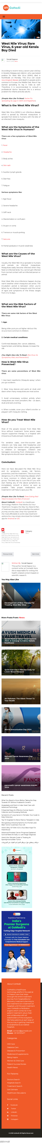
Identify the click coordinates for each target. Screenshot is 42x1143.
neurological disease (10, 80)
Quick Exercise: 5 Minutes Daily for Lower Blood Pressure (20, 671)
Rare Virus (5, 535)
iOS (18, 519)
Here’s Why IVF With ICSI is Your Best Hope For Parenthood (19, 829)
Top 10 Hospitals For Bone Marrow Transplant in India (20, 820)
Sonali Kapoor (12, 59)
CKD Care (11, 1044)
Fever (5, 145)
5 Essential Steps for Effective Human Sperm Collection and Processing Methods (18, 811)
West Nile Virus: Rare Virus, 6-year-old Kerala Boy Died (20, 47)
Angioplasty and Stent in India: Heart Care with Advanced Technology (18, 806)
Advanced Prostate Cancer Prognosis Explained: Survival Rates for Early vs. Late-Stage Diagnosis (19, 834)
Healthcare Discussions (16, 1093)
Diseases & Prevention (16, 1051)
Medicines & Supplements (17, 1054)
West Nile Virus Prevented (12, 542)
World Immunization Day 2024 (18, 730)
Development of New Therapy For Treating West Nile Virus (19, 604)
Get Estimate (12, 1090)
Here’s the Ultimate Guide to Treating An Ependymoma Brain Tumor (16, 838)
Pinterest (14, 1116)
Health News (12, 1067)
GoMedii (18, 502)
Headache (7, 152)
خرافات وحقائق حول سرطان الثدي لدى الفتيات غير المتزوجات (20, 842)
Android (11, 519)
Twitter (13, 1109)
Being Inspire (12, 1057)
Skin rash (6, 165)
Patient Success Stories (16, 1064)
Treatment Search (14, 1086)
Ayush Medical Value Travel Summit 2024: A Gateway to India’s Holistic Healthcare (20, 641)
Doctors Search (13, 1080)
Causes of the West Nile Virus (10, 533)
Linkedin (14, 1112)
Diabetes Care (12, 1047)
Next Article (35, 554)
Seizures (6, 239)
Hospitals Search (14, 1083)
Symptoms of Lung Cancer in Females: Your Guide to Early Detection (20, 816)
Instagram (14, 1119)
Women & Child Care (15, 1061)
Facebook (14, 1105)
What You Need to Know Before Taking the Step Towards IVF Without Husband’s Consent (19, 801)
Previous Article (7, 554)
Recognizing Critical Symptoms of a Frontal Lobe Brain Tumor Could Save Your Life (19, 824)
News (16, 61)
